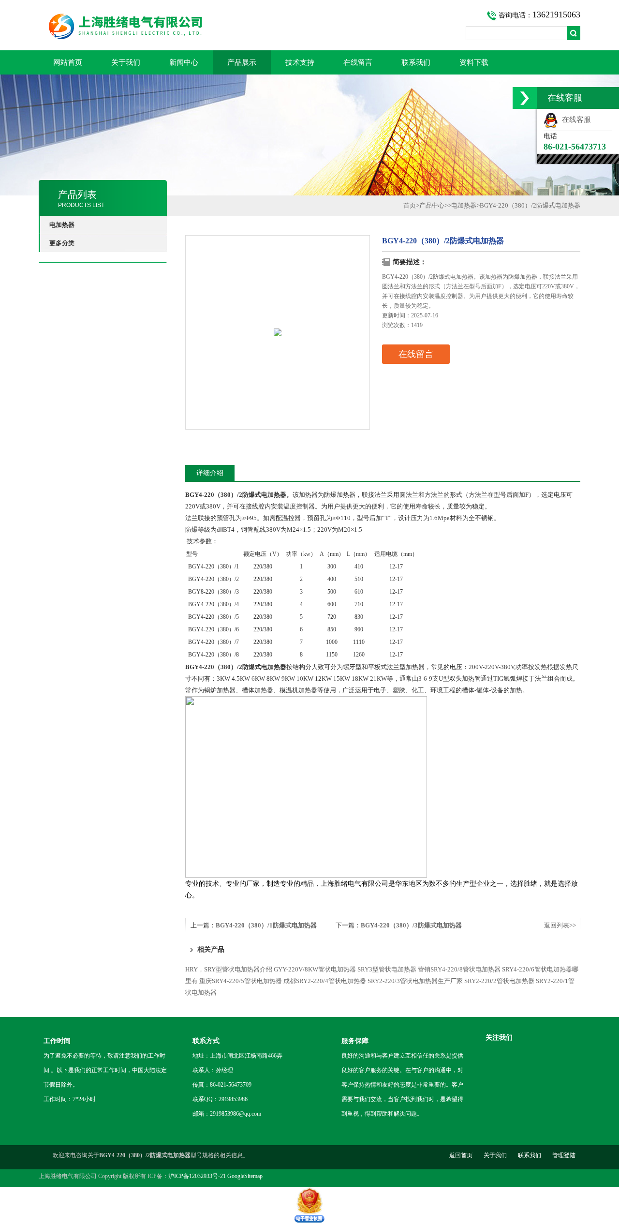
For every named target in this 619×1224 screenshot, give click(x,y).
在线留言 (357, 62)
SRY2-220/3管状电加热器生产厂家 (415, 981)
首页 (409, 205)
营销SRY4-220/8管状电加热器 (459, 969)
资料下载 (473, 62)
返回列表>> (560, 925)
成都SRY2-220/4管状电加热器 (324, 981)
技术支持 (299, 62)
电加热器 (463, 205)
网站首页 (67, 62)
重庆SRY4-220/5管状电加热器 (240, 981)
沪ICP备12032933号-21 (197, 1176)
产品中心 (431, 205)
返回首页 (460, 1155)
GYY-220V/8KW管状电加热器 (315, 969)
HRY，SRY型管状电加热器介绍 (228, 969)
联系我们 (415, 62)
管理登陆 (563, 1155)
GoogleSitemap (245, 1176)
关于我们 (125, 62)
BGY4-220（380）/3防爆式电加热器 (411, 925)
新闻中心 (183, 62)
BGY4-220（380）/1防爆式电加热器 (266, 925)
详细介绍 (209, 473)
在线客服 (574, 119)
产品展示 (241, 62)
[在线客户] (525, 98)
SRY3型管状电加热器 (386, 969)
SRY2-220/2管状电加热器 (499, 981)
